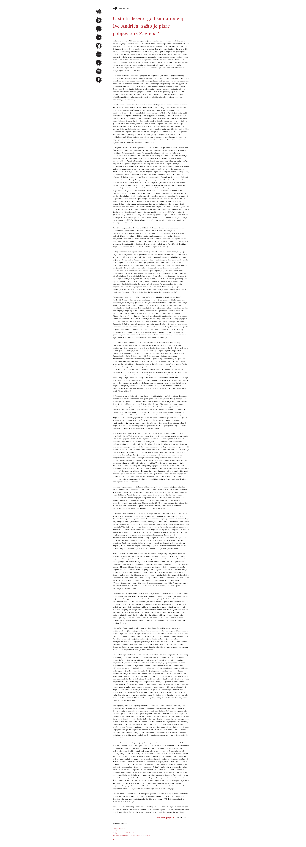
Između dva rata (119, 828)
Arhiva (115, 840)
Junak (115, 830)
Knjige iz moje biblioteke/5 (123, 833)
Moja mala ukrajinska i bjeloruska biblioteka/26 (131, 835)
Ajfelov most (121, 8)
